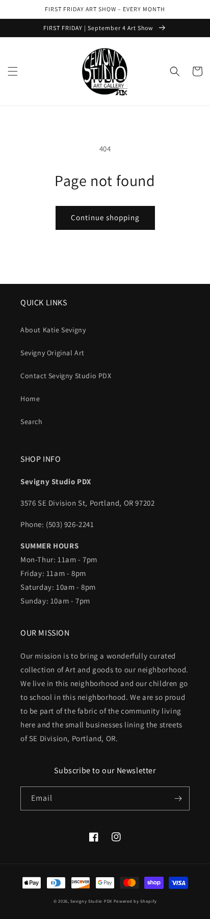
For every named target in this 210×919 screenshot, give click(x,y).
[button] (13, 71)
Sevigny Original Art (52, 352)
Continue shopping (105, 217)
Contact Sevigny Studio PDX (66, 375)
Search (31, 421)
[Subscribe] (178, 798)
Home (30, 398)
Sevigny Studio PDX (91, 901)
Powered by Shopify (135, 901)
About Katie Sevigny (53, 329)
